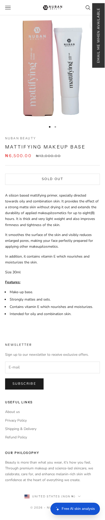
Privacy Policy (16, 420)
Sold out (52, 179)
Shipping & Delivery (20, 428)
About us (12, 411)
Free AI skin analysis (78, 509)
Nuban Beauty (20, 138)
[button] (98, 35)
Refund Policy (16, 437)
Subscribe (24, 383)
